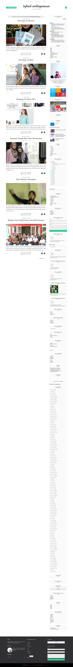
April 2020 (52, 483)
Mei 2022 (51, 452)
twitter (51, 211)
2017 (52, 180)
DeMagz (52, 39)
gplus (28, 645)
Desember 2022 (53, 444)
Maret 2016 (52, 558)
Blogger (61, 381)
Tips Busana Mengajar (26, 179)
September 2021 (53, 460)
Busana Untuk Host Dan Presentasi (26, 138)
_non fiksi (52, 151)
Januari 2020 (52, 488)
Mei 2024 (51, 422)
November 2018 (53, 510)
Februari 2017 (52, 540)
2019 (51, 50)
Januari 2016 (52, 561)
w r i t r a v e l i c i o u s (55, 27)
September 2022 (53, 449)
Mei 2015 (51, 569)
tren (29, 181)
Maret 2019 (52, 503)
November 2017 (52, 525)
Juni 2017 (51, 533)
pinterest (51, 322)
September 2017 (53, 528)
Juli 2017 (51, 531)
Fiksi (51, 336)
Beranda (51, 350)
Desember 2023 (53, 429)
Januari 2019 (52, 507)
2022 (51, 47)
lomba (29, 101)
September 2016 (53, 548)
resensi (51, 154)
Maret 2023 (52, 439)
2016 (52, 182)
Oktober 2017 (52, 526)
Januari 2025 (52, 412)
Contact (56, 123)
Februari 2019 (52, 505)
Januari (53, 168)
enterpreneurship (53, 153)
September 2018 (53, 513)
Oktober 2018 (52, 512)
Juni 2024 (51, 421)
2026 (52, 161)
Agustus (53, 162)
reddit (51, 617)
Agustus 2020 (52, 477)
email (51, 360)
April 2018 (52, 518)
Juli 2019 (51, 498)
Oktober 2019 (52, 493)
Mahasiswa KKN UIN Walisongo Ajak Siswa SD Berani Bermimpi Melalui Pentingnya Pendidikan (58, 25)
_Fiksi (51, 147)
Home (28, 1)
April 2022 (52, 454)
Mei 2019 (51, 500)
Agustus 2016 (52, 550)
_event (51, 202)
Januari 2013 (52, 571)
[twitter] (9, 8)
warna (29, 22)
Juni (53, 166)
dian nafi (52, 31)
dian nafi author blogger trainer (55, 370)
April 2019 (51, 502)
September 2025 (53, 401)
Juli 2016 (51, 551)
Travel (8, 657)
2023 (52, 172)
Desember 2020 (53, 472)
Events (44, 1)
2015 (52, 183)
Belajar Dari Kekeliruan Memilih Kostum (26, 220)
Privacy (51, 313)
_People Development (54, 53)
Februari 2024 (52, 426)
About (51, 312)
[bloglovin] (11, 8)
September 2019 (53, 495)
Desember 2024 (53, 414)
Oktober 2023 (52, 431)
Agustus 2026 (52, 389)
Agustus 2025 (52, 402)
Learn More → (15, 651)
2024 (52, 171)
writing (51, 146)
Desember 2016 (52, 543)
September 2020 (53, 475)
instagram (52, 213)
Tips (51, 155)
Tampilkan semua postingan (34, 16)
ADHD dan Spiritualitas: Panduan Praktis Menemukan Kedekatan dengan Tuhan (60, 135)
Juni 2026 (51, 391)
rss (50, 359)
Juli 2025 (51, 404)
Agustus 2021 (52, 462)
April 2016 (51, 556)
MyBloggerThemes (46, 665)
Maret (53, 167)
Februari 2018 (52, 520)
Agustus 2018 (52, 515)
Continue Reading (26, 93)
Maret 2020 (52, 485)
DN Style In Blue (26, 60)
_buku (51, 152)
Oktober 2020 (52, 474)
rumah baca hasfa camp (54, 629)
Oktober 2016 (52, 546)
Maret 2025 (52, 409)
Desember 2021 (52, 457)
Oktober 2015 (52, 566)
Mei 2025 (51, 407)
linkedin (51, 616)
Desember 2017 (52, 523)
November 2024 (53, 416)
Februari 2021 (52, 469)
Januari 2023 (52, 442)
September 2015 (53, 568)
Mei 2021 (51, 465)
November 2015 (52, 564)
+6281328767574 (53, 196)
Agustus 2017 (52, 530)
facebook (51, 320)
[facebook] (7, 8)
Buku (32, 1)
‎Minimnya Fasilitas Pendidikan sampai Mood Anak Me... (58, 164)
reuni (29, 222)
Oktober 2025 (52, 399)
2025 (52, 170)
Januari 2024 (52, 427)
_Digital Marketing (53, 56)
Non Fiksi (51, 337)
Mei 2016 (51, 555)
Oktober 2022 (52, 447)
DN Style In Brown (26, 20)
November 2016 (52, 545)
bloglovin (51, 597)
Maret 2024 (52, 424)
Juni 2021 (51, 464)
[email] (15, 8)
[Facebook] (42, 54)
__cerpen (52, 148)
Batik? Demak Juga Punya (54, 127)
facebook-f (52, 210)
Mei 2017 (51, 535)
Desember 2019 (52, 490)
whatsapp (52, 621)
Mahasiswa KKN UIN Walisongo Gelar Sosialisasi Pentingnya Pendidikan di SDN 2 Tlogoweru (58, 29)
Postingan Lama (41, 258)
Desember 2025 (53, 396)
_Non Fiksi (52, 52)
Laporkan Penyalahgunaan (55, 384)
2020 (51, 49)
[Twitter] (44, 54)
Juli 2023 (51, 434)
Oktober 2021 (52, 459)
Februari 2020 (52, 487)
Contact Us (52, 314)
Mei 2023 (51, 437)
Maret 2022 (52, 455)
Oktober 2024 (52, 417)
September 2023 (53, 432)
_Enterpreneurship (53, 54)
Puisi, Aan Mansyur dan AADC (60, 129)
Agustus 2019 (52, 497)
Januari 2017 (52, 541)
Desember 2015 (52, 563)
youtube (51, 214)
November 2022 (53, 445)
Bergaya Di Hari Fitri (26, 99)
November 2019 (52, 492)
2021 (51, 48)
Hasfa (52, 23)
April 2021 (51, 467)
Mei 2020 (51, 482)
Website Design (31, 665)
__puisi (51, 150)
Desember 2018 (53, 508)
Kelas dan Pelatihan (53, 335)
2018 (51, 51)
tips (29, 140)
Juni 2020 (52, 480)
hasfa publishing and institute (55, 368)
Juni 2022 (51, 450)
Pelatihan (37, 1)
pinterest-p (52, 212)
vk (50, 618)
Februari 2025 (52, 411)
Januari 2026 (52, 394)
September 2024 (53, 419)
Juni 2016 (51, 553)
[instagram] (13, 8)
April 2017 (51, 536)
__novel (51, 149)
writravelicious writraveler (54, 369)
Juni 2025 (51, 406)
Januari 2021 (52, 470)
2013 (52, 184)
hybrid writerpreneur (36, 6)
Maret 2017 (52, 538)
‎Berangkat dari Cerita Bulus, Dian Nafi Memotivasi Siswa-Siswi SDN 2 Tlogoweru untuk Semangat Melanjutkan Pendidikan (58, 41)
